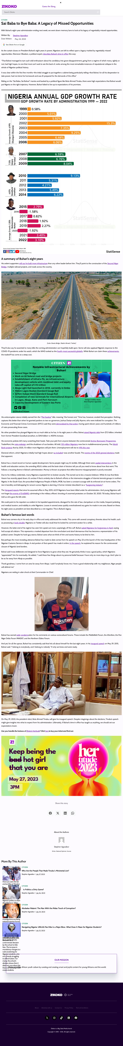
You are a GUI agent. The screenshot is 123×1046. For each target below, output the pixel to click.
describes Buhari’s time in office (55, 54)
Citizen (4, 20)
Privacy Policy (69, 1008)
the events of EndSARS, (19, 493)
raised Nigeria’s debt (92, 432)
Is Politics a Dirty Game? (33, 889)
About (37, 1008)
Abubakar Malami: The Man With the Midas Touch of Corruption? (49, 908)
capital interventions (103, 463)
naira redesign (20, 444)
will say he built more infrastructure (33, 263)
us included (58, 453)
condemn (25, 635)
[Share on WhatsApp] (73, 813)
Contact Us (58, 1008)
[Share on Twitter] (58, 813)
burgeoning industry (94, 485)
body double (19, 523)
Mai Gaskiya (46, 417)
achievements (113, 351)
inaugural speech (97, 643)
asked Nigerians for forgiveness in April (97, 528)
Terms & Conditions (82, 1008)
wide (18, 635)
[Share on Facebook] (50, 813)
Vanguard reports (12, 490)
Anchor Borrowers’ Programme (103, 441)
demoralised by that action (67, 424)
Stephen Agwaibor (20, 35)
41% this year (84, 448)
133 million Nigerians (69, 444)
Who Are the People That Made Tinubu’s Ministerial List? (45, 871)
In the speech (75, 543)
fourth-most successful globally (70, 351)
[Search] (97, 12)
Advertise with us (46, 1008)
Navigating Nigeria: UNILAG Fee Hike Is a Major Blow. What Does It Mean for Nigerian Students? (61, 927)
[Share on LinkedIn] (65, 813)
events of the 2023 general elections (100, 453)
